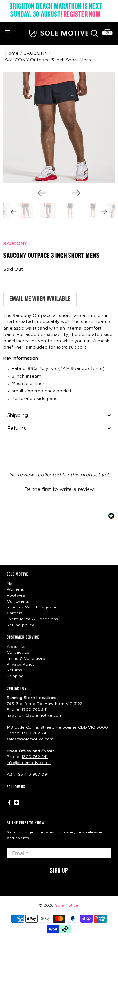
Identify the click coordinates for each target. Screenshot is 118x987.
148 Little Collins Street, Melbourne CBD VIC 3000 (57, 727)
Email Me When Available (40, 299)
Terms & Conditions (26, 658)
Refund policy (20, 625)
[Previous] (42, 193)
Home (12, 53)
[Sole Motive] (59, 33)
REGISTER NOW (82, 14)
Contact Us (18, 652)
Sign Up (59, 871)
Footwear (17, 595)
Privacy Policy (21, 664)
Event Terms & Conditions (32, 619)
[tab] (59, 415)
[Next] (76, 193)
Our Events (18, 601)
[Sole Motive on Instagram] (16, 804)
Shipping (15, 676)
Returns (14, 670)
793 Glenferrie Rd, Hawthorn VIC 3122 (44, 704)
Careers (15, 613)
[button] (59, 488)
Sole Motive (66, 905)
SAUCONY (15, 243)
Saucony (36, 53)
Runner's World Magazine (32, 607)
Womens (15, 589)
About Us (16, 646)
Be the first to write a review (59, 489)
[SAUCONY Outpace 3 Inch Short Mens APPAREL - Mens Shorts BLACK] (59, 127)
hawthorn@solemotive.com (34, 715)
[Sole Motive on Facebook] (9, 804)
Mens (12, 584)
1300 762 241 (35, 709)
